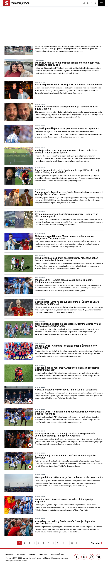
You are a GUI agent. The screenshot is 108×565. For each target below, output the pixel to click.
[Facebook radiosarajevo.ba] (76, 556)
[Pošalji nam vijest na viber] (91, 556)
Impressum (21, 554)
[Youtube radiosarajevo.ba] (98, 556)
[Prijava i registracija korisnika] (91, 3)
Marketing (9, 554)
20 (72, 543)
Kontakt (32, 554)
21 (77, 543)
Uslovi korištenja (57, 554)
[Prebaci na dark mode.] (84, 3)
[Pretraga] (88, 3)
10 (63, 543)
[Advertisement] (28, 25)
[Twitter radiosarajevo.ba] (84, 556)
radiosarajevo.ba (29, 558)
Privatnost (43, 554)
